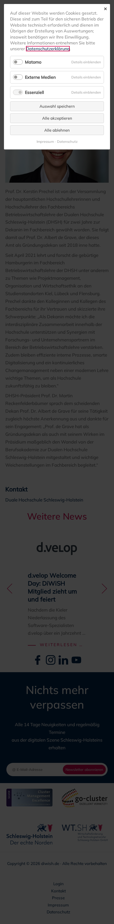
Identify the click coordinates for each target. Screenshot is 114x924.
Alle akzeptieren (57, 118)
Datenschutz (67, 141)
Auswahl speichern (57, 106)
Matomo (33, 62)
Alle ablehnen (57, 130)
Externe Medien (40, 77)
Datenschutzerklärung (48, 48)
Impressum (45, 141)
